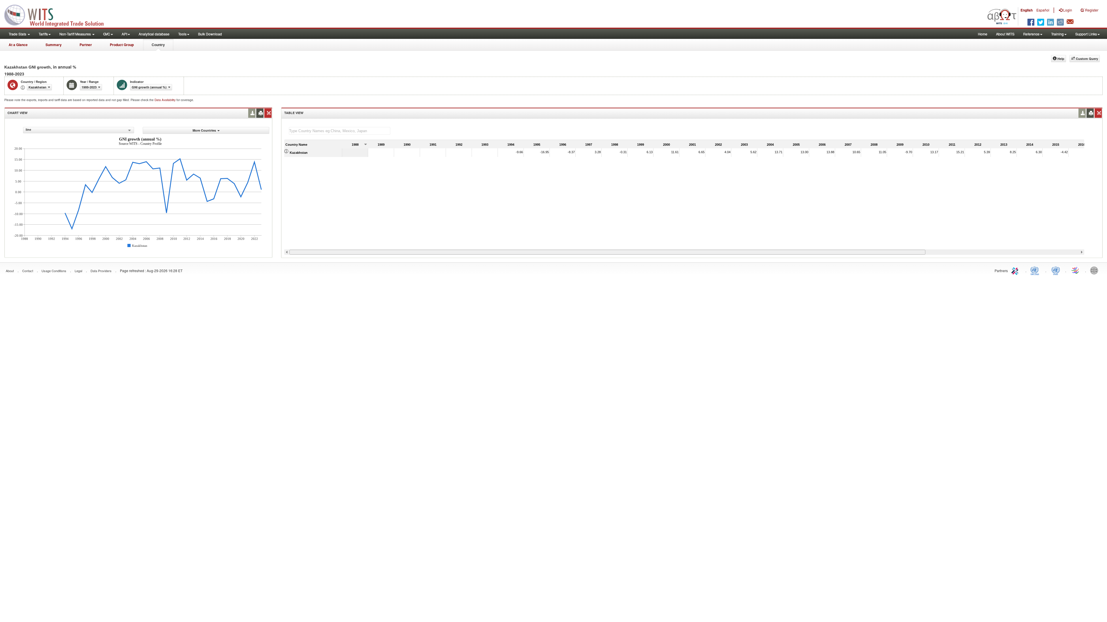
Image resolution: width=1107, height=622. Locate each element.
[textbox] (339, 131)
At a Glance (18, 44)
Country (158, 44)
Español (1042, 9)
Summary (54, 44)
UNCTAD (1036, 270)
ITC (1016, 270)
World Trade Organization (1075, 270)
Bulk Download (210, 33)
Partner (86, 44)
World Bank (1095, 270)
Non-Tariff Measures (75, 33)
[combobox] (78, 130)
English (1027, 10)
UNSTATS (1055, 270)
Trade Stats (18, 33)
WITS (57, 14)
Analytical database (154, 33)
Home (982, 33)
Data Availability (165, 100)
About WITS (1005, 33)
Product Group (122, 44)
